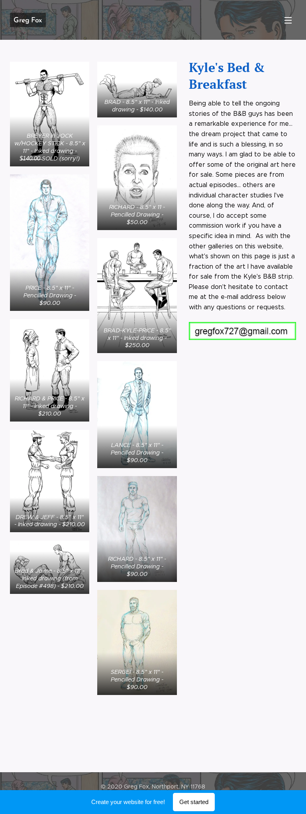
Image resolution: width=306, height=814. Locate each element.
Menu (288, 20)
